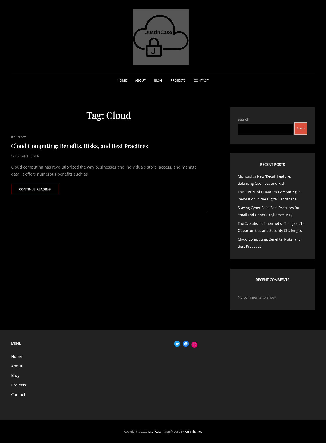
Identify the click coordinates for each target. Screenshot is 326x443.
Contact (201, 80)
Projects (178, 80)
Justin (35, 156)
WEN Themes (193, 431)
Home (122, 80)
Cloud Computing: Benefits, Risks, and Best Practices (79, 146)
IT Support (18, 137)
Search (243, 119)
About (140, 80)
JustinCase (154, 431)
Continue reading (39, 190)
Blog (158, 80)
